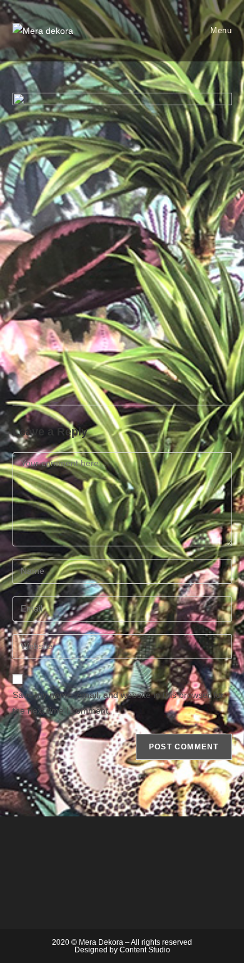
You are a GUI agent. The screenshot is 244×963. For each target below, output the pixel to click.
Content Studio (144, 949)
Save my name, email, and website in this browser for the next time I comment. (118, 703)
